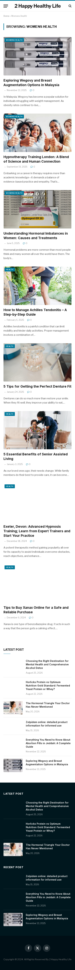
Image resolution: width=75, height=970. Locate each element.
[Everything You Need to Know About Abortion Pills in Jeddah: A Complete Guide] (13, 744)
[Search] (70, 6)
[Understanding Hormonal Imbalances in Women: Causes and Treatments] (37, 209)
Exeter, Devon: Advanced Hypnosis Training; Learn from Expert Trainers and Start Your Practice (36, 531)
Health (9, 269)
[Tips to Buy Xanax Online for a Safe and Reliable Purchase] (37, 583)
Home (6, 16)
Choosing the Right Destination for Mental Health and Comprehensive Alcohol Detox (47, 664)
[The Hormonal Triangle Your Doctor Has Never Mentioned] (13, 707)
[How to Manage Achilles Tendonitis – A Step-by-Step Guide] (37, 286)
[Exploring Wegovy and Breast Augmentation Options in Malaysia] (37, 56)
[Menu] (5, 6)
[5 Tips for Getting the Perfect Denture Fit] (37, 362)
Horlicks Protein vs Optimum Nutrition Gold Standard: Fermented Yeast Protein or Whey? (48, 686)
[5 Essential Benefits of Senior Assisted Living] (37, 430)
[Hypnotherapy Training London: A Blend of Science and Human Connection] (37, 133)
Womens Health (14, 40)
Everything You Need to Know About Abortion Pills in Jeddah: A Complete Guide (48, 743)
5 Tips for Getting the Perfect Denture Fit (37, 386)
